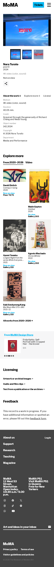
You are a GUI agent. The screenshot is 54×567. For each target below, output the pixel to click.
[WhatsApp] (6, 511)
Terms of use (27, 549)
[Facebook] (14, 500)
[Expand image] (27, 30)
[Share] (6, 83)
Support (8, 443)
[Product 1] (5, 356)
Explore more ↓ (32, 96)
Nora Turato (10, 64)
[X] (22, 500)
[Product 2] (7, 356)
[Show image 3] (38, 54)
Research (9, 450)
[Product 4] (11, 356)
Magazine (9, 462)
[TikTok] (14, 505)
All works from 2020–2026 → (18, 321)
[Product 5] (13, 356)
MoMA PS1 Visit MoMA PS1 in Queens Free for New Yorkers (38, 484)
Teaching (9, 456)
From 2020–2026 (13, 162)
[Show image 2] (27, 54)
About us (9, 437)
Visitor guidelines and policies (18, 555)
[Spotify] (22, 505)
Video (28, 162)
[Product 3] (9, 356)
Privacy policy (10, 549)
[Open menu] (49, 5)
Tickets (38, 4)
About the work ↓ (12, 96)
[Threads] (6, 505)
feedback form (38, 418)
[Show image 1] (15, 54)
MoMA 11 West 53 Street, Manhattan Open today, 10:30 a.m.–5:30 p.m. (13, 486)
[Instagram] (6, 500)
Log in (48, 438)
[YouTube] (14, 511)
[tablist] (27, 54)
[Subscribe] (49, 527)
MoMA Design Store (21, 334)
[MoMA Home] (10, 5)
